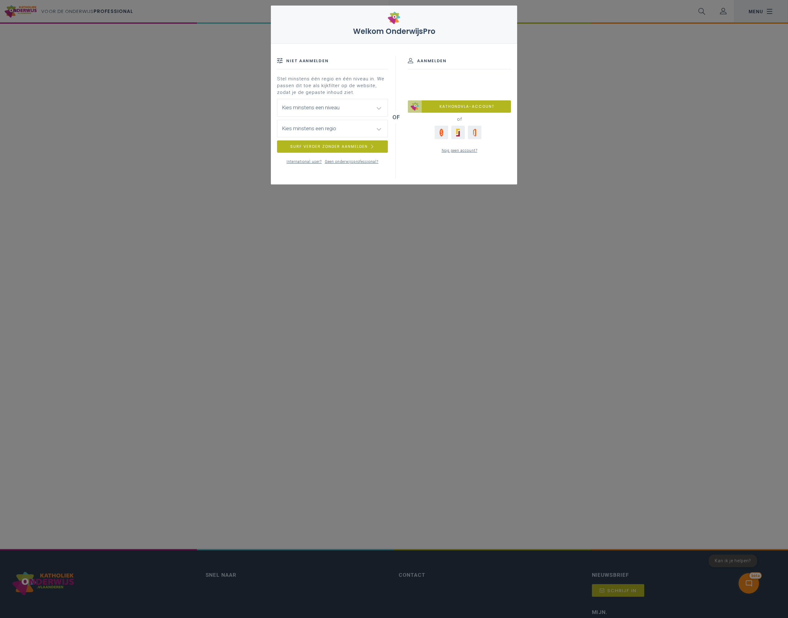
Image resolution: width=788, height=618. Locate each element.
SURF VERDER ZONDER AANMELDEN (329, 146)
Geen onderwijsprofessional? (351, 162)
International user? (304, 162)
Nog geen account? (459, 150)
